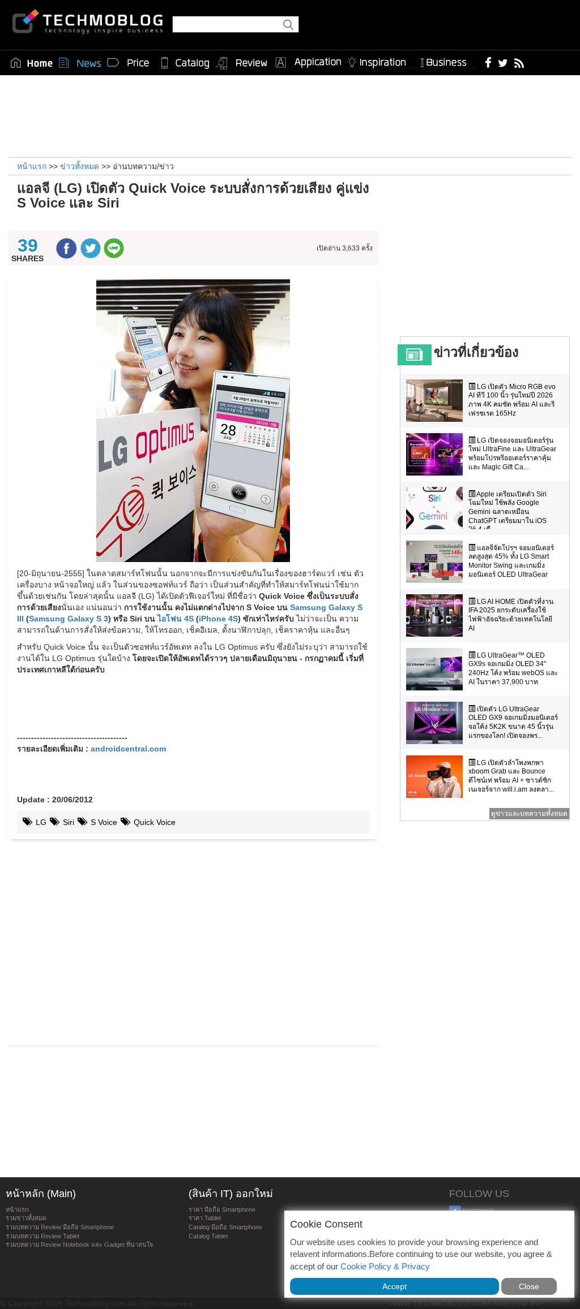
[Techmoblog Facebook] (488, 62)
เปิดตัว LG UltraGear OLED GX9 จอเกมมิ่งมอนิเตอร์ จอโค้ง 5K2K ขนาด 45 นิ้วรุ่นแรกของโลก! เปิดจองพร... (513, 722)
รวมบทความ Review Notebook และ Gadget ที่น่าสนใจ (79, 1244)
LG (39, 822)
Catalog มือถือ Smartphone (225, 1227)
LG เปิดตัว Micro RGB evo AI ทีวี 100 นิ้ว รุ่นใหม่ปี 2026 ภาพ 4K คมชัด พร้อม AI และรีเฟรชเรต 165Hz (512, 400)
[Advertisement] (290, 114)
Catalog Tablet (208, 1236)
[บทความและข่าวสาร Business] (447, 60)
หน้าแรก (17, 1209)
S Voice (102, 822)
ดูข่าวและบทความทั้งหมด (529, 814)
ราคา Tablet (205, 1218)
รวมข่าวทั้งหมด (26, 1218)
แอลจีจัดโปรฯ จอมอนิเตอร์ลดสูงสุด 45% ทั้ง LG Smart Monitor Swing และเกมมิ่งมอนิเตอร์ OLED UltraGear (511, 561)
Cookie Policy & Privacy (385, 1266)
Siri (67, 822)
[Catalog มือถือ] (185, 62)
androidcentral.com (128, 748)
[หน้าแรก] (31, 62)
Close (529, 1286)
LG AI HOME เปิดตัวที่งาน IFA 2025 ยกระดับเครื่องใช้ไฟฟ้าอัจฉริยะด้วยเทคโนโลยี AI (510, 615)
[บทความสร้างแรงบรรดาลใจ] (380, 60)
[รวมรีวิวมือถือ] (241, 63)
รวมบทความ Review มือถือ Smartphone (60, 1227)
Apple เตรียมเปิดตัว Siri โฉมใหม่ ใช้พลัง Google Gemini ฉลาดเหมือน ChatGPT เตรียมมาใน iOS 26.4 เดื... (507, 511)
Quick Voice (153, 822)
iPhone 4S (218, 618)
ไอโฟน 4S (175, 618)
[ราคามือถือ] (128, 62)
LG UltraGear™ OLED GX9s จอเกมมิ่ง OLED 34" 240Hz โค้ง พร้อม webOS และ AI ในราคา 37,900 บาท (513, 668)
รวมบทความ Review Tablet (42, 1236)
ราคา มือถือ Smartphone (222, 1209)
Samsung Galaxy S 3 (68, 618)
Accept (394, 1286)
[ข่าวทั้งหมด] (80, 62)
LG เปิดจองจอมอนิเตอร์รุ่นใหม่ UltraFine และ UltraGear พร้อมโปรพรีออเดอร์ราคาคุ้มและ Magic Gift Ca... (512, 454)
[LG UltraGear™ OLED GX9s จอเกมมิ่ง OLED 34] (437, 669)
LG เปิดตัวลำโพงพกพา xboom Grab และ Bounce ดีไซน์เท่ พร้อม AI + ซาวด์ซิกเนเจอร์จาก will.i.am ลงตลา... (511, 776)
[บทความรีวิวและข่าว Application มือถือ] (307, 62)
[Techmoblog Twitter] (503, 62)
